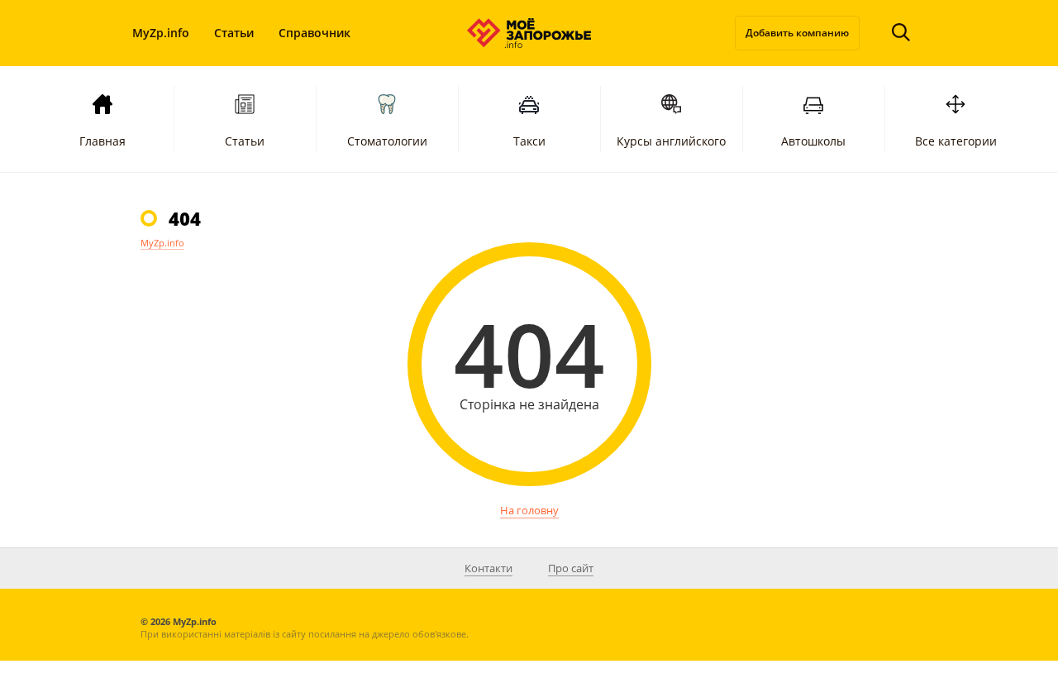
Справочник (314, 33)
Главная (102, 141)
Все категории (956, 141)
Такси (529, 141)
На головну (529, 510)
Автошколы (813, 141)
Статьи (234, 33)
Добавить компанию (797, 33)
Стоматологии (387, 141)
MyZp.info (160, 33)
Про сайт (570, 568)
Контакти (488, 568)
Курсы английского (671, 141)
